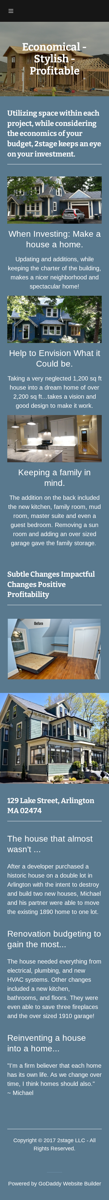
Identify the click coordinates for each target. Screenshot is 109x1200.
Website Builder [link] (82, 1184)
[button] (13, 11)
